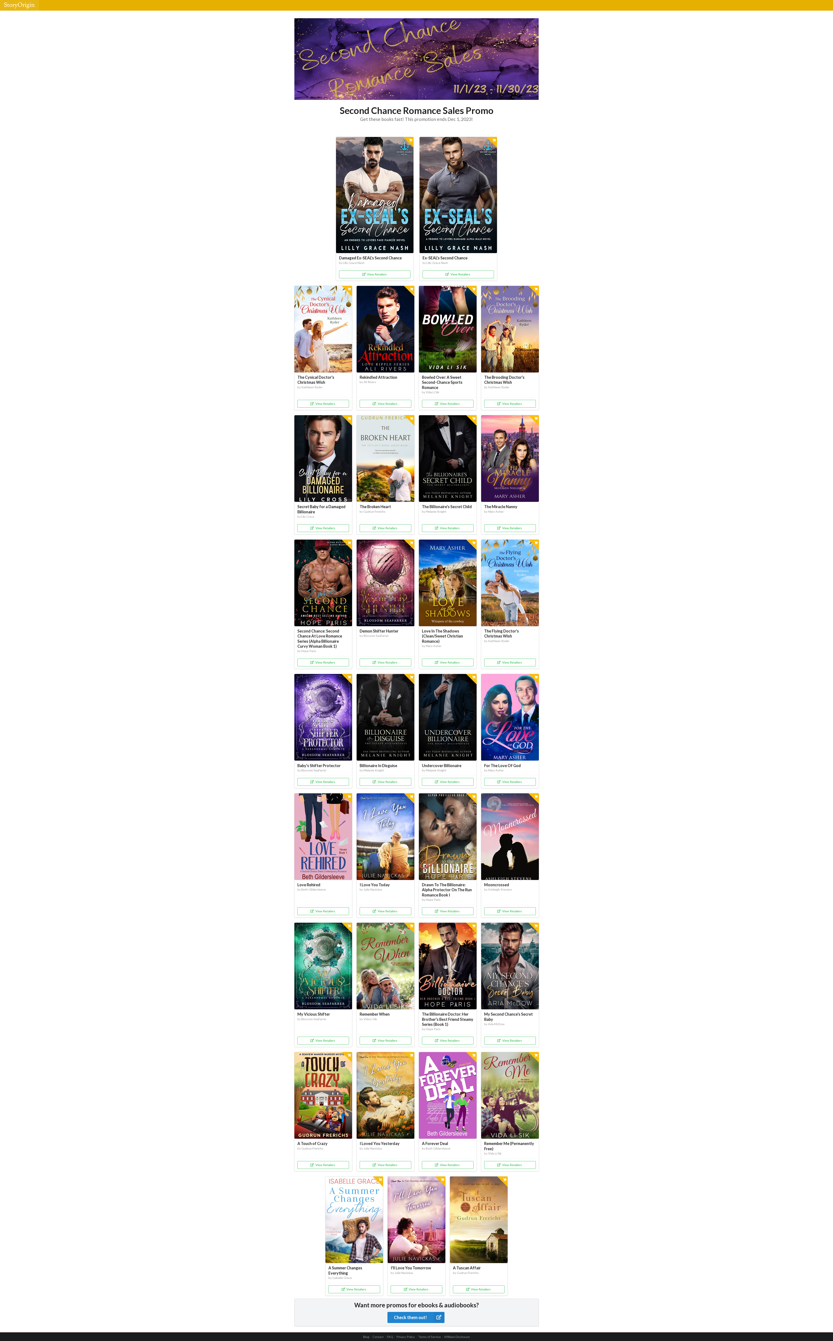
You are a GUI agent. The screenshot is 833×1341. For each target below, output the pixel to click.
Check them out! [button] (410, 1317)
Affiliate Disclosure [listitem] (457, 1336)
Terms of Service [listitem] (429, 1336)
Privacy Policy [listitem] (405, 1336)
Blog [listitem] (366, 1336)
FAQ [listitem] (390, 1336)
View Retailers (377, 274)
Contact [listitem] (378, 1336)
